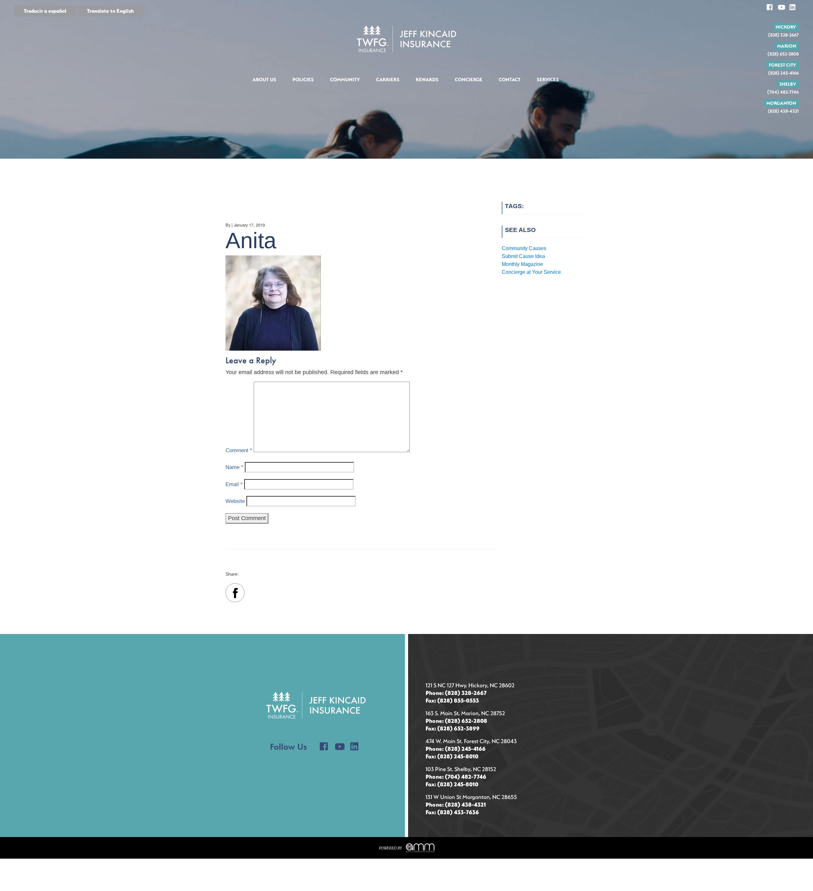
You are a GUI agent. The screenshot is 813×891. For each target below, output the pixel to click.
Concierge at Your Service (531, 272)
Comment (238, 450)
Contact (510, 79)
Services (548, 79)
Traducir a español (45, 10)
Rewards (427, 79)
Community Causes (524, 248)
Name (234, 467)
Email (234, 484)
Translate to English (110, 10)
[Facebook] (235, 594)
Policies (303, 79)
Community (345, 79)
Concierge (468, 79)
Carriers (388, 79)
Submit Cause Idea (523, 256)
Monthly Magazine (522, 264)
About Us (264, 79)
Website (235, 501)
